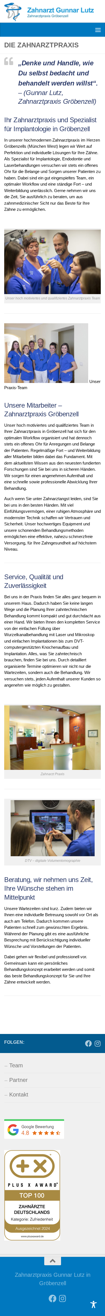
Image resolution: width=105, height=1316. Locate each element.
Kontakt (18, 1094)
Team (16, 1065)
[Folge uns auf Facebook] (88, 1044)
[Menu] (98, 30)
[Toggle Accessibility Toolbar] (93, 1304)
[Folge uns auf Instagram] (97, 1044)
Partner (18, 1080)
